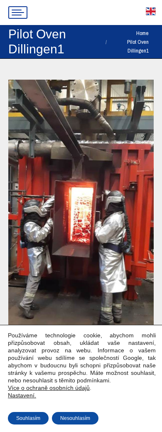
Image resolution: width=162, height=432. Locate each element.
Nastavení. (22, 395)
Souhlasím (28, 418)
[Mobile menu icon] (17, 12)
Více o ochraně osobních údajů (49, 387)
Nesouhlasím (75, 418)
